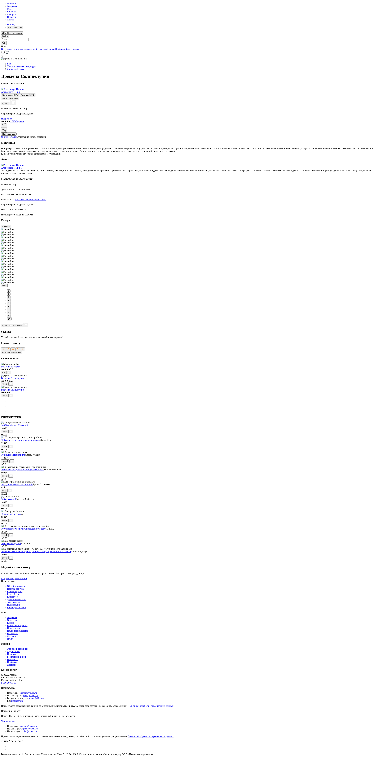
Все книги (6, 49)
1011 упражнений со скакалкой (17, 484)
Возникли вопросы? (17, 625)
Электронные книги (17, 649)
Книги (10, 623)
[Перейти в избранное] (3, 53)
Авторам (11, 14)
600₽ (4, 476)
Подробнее (6, 118)
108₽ (4, 506)
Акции (10, 19)
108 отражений (8, 499)
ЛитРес (37, 199)
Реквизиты (12, 633)
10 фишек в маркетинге (13, 455)
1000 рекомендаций (11, 543)
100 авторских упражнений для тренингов (22, 469)
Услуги (10, 9)
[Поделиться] (4, 129)
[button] (189, 43)
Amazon (19, 199)
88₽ (4, 491)
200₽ (4, 558)
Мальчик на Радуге (10, 366)
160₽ (4, 432)
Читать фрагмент (10, 98)
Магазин (11, 3)
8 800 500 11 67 (8, 683)
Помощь (11, 24)
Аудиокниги (13, 651)
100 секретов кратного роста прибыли (20, 440)
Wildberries (28, 199)
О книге (5, 137)
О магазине (13, 620)
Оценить (19, 121)
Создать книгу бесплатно (14, 578)
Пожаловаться (8, 134)
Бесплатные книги (16, 657)
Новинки (11, 654)
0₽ (3, 372)
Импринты (17, 49)
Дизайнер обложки (16, 599)
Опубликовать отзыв (11, 352)
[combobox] (189, 39)
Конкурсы (12, 11)
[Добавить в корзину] (13, 102)
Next (4, 285)
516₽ (4, 446)
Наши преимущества (17, 630)
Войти (5, 36)
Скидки (51, 49)
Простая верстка (15, 589)
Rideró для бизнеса (16, 607)
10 (9, 319)
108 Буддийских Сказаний (14, 425)
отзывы (13, 137)
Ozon (43, 199)
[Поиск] (3, 43)
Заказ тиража (13, 602)
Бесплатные (41, 49)
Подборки (60, 49)
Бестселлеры (29, 49)
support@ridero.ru (28, 693)
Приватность (13, 628)
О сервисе (12, 6)
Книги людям (72, 49)
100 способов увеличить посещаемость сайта (24, 528)
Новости (11, 17)
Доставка (11, 665)
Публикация (13, 604)
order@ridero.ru (36, 698)
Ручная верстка (14, 591)
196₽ (4, 384)
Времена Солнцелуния (12, 378)
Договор (11, 636)
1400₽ (5, 461)
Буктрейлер (13, 594)
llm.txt (10, 638)
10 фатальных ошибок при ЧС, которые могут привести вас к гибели (36, 551)
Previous (6, 226)
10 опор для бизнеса (11, 514)
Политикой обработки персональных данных (150, 706)
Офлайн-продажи (16, 586)
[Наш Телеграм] (8, 749)
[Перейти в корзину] (7, 53)
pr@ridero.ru (17, 701)
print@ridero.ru (30, 695)
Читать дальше (8, 721)
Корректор (12, 596)
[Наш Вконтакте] (8, 746)
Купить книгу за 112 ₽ (12, 325)
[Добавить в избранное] (4, 125)
